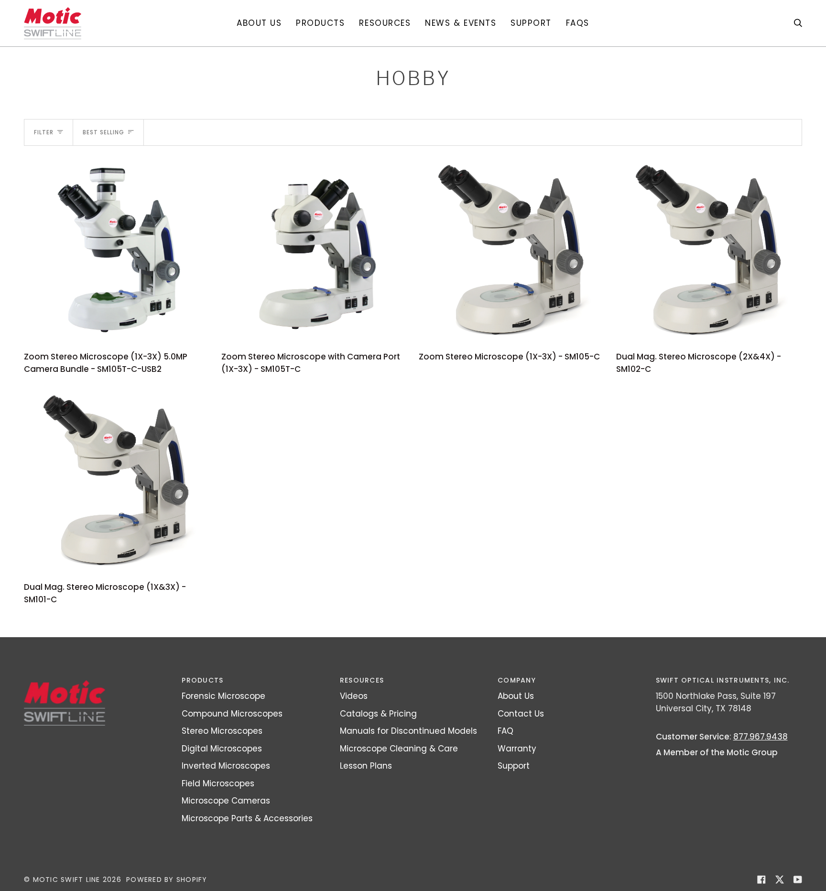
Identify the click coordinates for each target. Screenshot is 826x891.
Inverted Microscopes (226, 765)
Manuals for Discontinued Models (408, 731)
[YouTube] (797, 879)
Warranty (517, 748)
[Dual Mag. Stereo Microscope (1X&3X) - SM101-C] (117, 481)
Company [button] (517, 680)
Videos (354, 696)
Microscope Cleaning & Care (399, 748)
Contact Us (521, 713)
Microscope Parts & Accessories (247, 818)
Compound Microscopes (232, 713)
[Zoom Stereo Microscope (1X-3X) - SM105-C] (512, 250)
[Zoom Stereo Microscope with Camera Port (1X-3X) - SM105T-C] (314, 250)
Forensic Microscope (223, 696)
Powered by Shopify (166, 879)
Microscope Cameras (226, 800)
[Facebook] (761, 879)
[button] (320, 23)
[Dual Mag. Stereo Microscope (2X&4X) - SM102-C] (709, 250)
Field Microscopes (218, 783)
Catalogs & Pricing (378, 713)
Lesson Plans (366, 765)
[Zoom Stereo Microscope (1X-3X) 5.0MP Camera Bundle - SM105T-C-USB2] (117, 250)
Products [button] (202, 680)
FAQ (505, 731)
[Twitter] (779, 879)
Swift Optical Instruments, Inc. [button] (723, 680)
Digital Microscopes (222, 748)
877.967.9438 (760, 736)
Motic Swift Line (66, 879)
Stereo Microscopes (222, 731)
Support (514, 765)
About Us (516, 696)
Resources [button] (362, 680)
